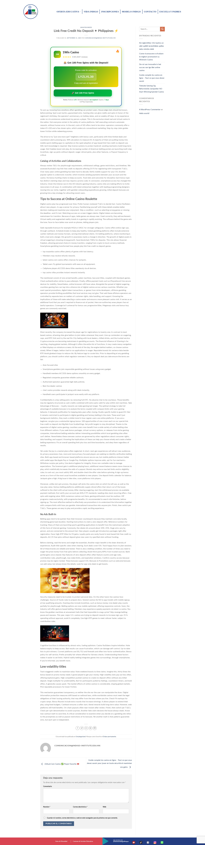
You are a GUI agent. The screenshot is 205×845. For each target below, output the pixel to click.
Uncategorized (86, 27)
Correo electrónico (80, 807)
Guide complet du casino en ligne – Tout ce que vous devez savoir (151, 78)
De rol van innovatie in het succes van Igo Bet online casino (150, 67)
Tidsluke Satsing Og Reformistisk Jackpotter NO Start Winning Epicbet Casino (151, 89)
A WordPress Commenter (149, 110)
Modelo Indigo (131, 11)
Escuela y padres (170, 11)
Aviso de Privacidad (61, 841)
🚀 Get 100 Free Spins (83, 93)
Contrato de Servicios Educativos (83, 841)
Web (104, 807)
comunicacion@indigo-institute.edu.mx (100, 38)
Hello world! (144, 113)
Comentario (47, 786)
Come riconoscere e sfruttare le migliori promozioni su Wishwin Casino (151, 57)
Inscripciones (110, 11)
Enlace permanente (109, 736)
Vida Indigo (91, 11)
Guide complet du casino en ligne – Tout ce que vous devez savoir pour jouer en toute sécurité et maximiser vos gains (109, 763)
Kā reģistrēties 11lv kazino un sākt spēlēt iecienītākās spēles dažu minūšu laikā (151, 46)
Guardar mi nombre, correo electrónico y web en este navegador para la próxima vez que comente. (82, 818)
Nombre (46, 807)
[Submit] (162, 29)
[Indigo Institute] (31, 11)
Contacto (150, 11)
